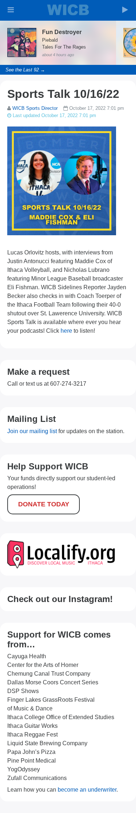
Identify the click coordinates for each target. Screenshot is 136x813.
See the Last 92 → (25, 69)
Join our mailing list (32, 431)
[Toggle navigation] (11, 10)
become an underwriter (87, 790)
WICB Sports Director (35, 108)
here (66, 331)
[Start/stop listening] (125, 10)
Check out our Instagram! (60, 599)
